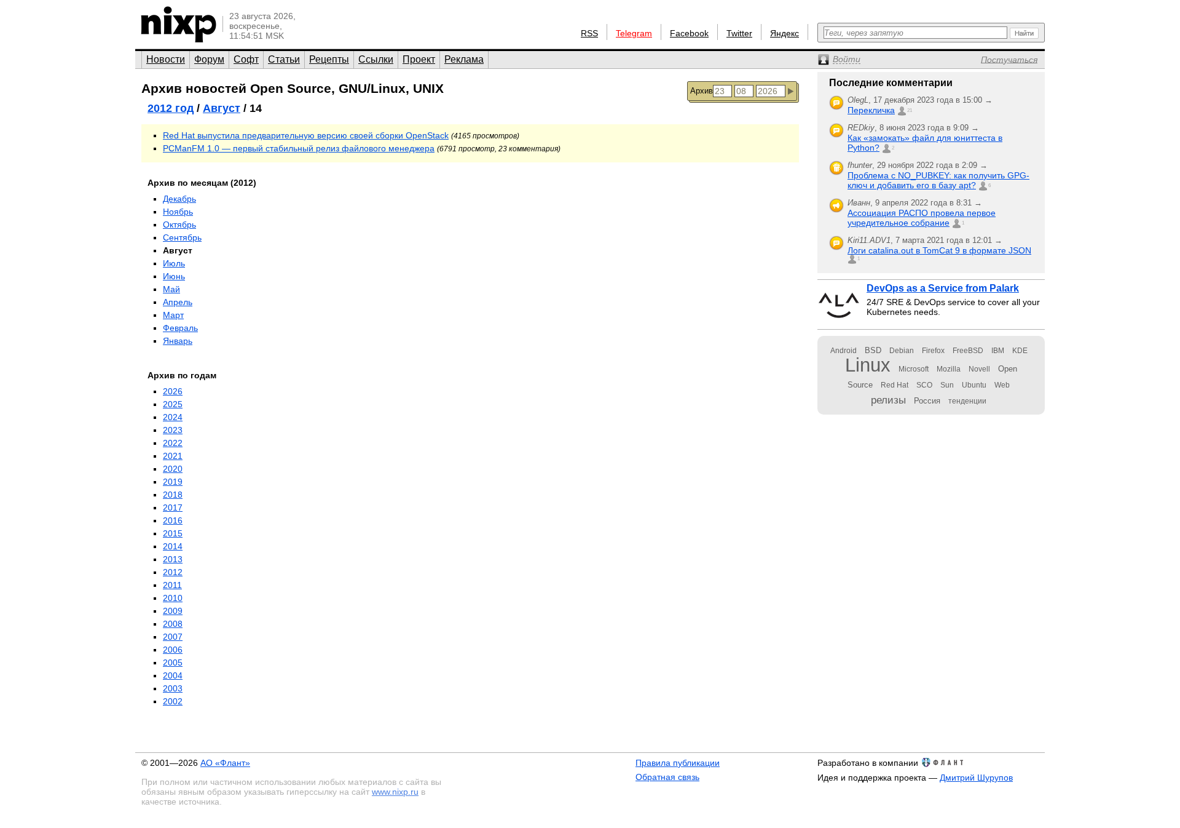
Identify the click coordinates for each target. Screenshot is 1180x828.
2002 (173, 701)
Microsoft (914, 369)
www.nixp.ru (395, 792)
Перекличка (871, 110)
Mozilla (949, 369)
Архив (701, 90)
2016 (173, 520)
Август (221, 108)
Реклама (464, 59)
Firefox (933, 350)
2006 (173, 650)
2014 (173, 546)
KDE (1020, 350)
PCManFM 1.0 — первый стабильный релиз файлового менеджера (299, 148)
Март (173, 315)
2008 (173, 624)
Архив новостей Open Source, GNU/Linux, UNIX (292, 88)
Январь (177, 341)
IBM (997, 350)
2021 (173, 456)
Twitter (739, 33)
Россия (927, 400)
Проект (419, 59)
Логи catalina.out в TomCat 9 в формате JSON (939, 250)
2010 (173, 598)
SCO (924, 385)
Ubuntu (974, 385)
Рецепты (329, 59)
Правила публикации (677, 763)
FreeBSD (968, 350)
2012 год (171, 108)
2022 (173, 443)
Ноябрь (178, 212)
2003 (173, 688)
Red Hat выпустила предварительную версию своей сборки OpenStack (306, 135)
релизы (888, 400)
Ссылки (375, 59)
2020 (173, 469)
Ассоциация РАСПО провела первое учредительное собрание (922, 218)
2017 (173, 507)
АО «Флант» (225, 763)
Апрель (177, 302)
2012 (173, 572)
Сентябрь (182, 237)
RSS (589, 33)
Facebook (689, 33)
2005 (173, 662)
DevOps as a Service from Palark (943, 288)
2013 (173, 559)
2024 (173, 417)
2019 (173, 482)
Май (171, 289)
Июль (174, 263)
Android (843, 350)
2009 (173, 611)
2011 (172, 585)
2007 (173, 637)
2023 (173, 430)
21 (909, 110)
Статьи (284, 59)
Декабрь (179, 199)
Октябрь (179, 224)
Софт (246, 59)
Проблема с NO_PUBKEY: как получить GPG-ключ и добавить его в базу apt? (938, 180)
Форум (209, 59)
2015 (173, 533)
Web (1002, 385)
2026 (173, 391)
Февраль (180, 328)
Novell (979, 369)
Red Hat (894, 385)
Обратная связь (667, 777)
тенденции (967, 401)
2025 (173, 404)
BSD (873, 350)
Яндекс (784, 33)
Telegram (634, 33)
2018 (173, 495)
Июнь (174, 276)
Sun (947, 385)
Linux (868, 365)
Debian (901, 350)
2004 (173, 675)
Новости (165, 59)
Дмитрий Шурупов (976, 777)
